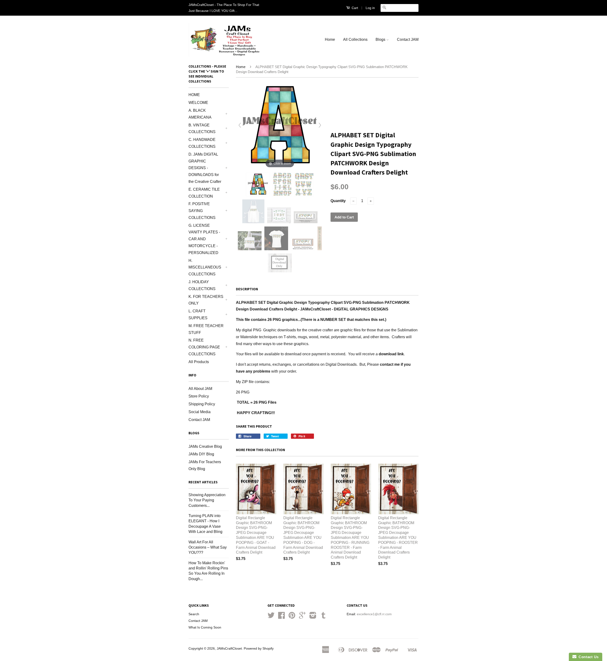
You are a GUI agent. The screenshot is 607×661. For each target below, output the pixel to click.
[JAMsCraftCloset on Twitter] (271, 617)
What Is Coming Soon (205, 627)
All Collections (355, 39)
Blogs (381, 39)
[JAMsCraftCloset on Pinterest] (291, 617)
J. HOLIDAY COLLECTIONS (202, 285)
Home (330, 39)
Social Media (200, 412)
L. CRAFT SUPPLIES (198, 314)
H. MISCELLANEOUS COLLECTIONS (205, 267)
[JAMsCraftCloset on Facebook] (281, 617)
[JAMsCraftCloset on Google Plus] (302, 617)
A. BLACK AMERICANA (200, 113)
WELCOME (198, 103)
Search (194, 614)
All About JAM (200, 389)
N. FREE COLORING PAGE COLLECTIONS (204, 347)
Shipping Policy (202, 404)
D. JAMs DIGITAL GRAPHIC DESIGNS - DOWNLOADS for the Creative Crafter (205, 168)
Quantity (338, 201)
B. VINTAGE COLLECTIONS (202, 128)
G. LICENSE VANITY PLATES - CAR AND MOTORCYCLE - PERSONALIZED (204, 239)
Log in (370, 8)
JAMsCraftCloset (229, 648)
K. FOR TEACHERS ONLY (206, 300)
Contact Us (587, 657)
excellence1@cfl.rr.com (374, 614)
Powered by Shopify (259, 648)
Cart (354, 8)
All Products (199, 362)
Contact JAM (407, 39)
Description (247, 289)
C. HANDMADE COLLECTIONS (202, 143)
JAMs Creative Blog (205, 446)
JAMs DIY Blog (201, 454)
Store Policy (199, 396)
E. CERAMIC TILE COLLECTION (204, 192)
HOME (194, 95)
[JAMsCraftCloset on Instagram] (313, 617)
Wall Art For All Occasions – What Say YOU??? (208, 547)
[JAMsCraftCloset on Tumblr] (323, 617)
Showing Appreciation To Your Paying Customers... (207, 500)
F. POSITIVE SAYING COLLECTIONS (202, 211)
